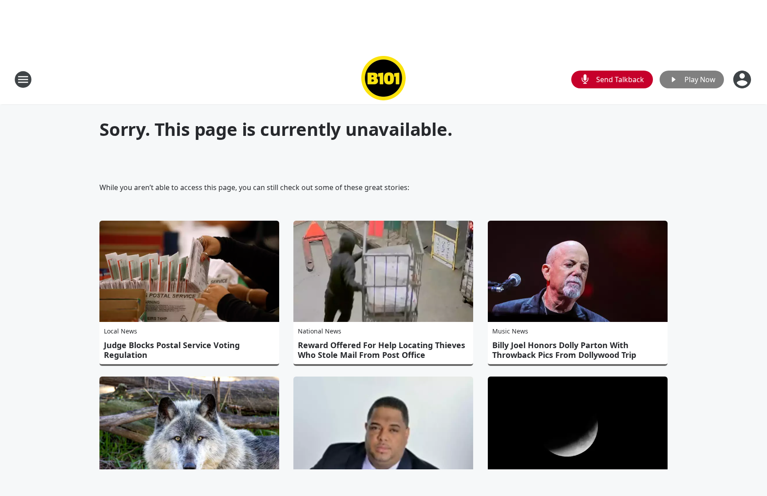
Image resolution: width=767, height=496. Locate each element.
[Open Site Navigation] (23, 79)
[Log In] (743, 79)
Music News (510, 331)
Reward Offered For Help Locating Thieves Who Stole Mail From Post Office (381, 350)
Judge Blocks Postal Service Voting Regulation (172, 350)
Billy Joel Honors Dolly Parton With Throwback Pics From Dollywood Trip (564, 350)
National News (319, 331)
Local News (120, 331)
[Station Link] (383, 79)
